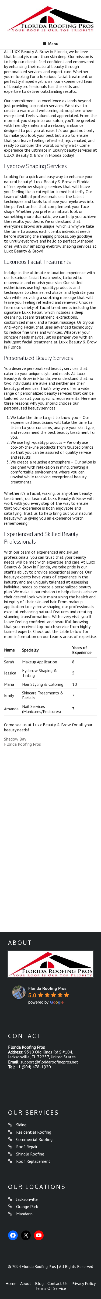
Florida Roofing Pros (22, 744)
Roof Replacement (33, 1161)
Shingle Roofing (30, 1154)
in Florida (58, 51)
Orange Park (27, 1206)
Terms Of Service (50, 1288)
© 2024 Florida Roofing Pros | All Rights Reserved (50, 1266)
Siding (21, 1124)
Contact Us (57, 1283)
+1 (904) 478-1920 (33, 1066)
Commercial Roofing (34, 1139)
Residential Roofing (33, 1132)
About (25, 1283)
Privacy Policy (83, 1283)
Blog (39, 1283)
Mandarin (24, 1213)
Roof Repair (26, 1146)
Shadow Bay (15, 739)
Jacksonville (27, 1199)
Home (10, 1283)
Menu (53, 44)
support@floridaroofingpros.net (49, 1062)
